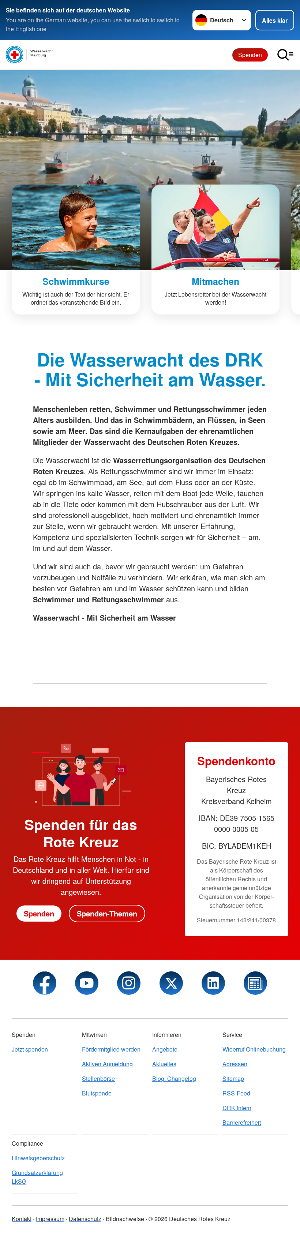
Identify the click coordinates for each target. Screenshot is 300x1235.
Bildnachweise (125, 1218)
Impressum (50, 1218)
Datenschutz (85, 1218)
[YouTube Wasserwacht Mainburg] (86, 983)
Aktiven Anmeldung (107, 1064)
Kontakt (21, 1218)
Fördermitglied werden (111, 1049)
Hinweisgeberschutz (38, 1158)
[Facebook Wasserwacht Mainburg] (44, 983)
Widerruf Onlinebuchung (254, 1049)
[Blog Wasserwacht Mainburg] (255, 983)
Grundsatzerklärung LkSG (37, 1177)
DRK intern (236, 1108)
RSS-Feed (236, 1093)
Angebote (164, 1049)
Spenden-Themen (107, 913)
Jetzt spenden (30, 1049)
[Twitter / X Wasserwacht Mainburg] (171, 983)
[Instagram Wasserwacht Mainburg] (128, 983)
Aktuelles (164, 1064)
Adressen (234, 1064)
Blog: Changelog (174, 1078)
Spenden (250, 55)
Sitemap (233, 1078)
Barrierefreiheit (241, 1122)
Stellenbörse (98, 1078)
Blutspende (97, 1093)
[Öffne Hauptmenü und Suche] (285, 55)
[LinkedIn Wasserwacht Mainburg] (213, 983)
